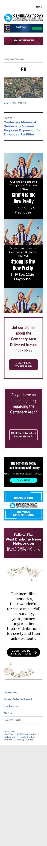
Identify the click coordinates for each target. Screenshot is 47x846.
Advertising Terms (10, 737)
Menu (39, 7)
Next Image (20, 59)
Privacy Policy (8, 734)
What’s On (8, 713)
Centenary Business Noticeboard (18, 699)
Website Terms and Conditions (27, 734)
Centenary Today (9, 731)
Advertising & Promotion (25, 739)
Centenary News (10, 692)
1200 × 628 (22, 103)
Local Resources (11, 706)
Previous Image (9, 59)
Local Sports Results (12, 719)
